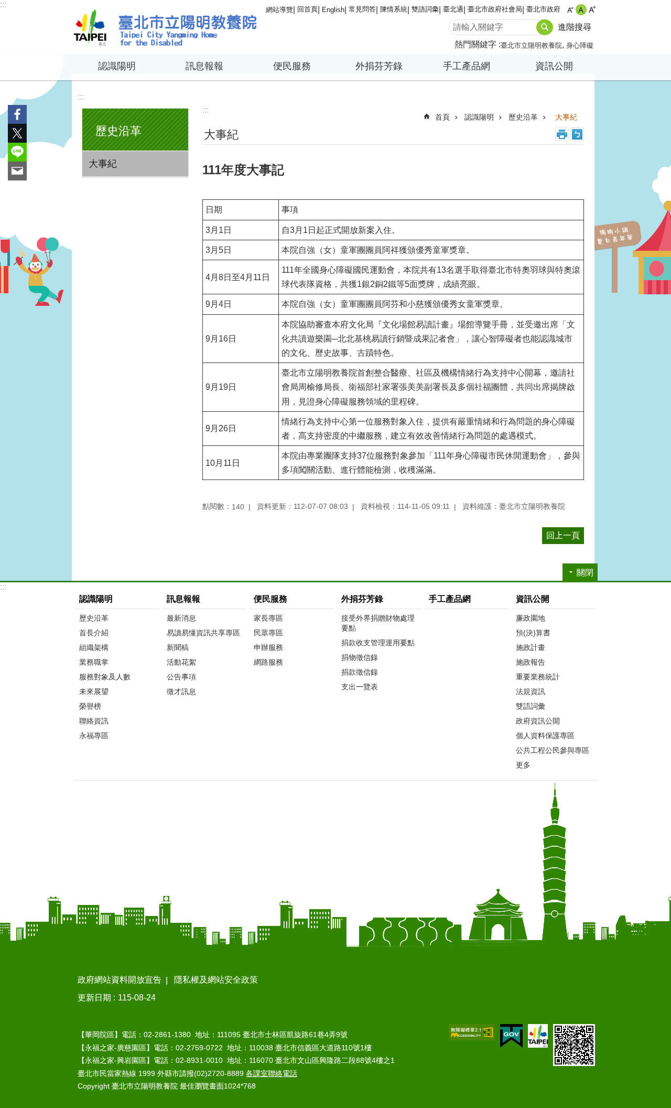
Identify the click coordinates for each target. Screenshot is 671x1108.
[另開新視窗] (472, 1032)
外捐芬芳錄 (362, 598)
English (333, 10)
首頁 (442, 117)
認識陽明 (479, 117)
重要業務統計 (538, 677)
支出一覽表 (359, 687)
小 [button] (570, 9)
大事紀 (103, 163)
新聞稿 (178, 647)
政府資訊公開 (538, 721)
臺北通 (453, 9)
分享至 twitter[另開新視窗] (17, 133)
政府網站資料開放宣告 (119, 979)
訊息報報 (183, 598)
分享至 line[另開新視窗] (17, 152)
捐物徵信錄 (359, 657)
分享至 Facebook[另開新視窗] (17, 114)
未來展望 (94, 691)
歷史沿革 (523, 117)
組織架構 (94, 647)
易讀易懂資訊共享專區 (203, 632)
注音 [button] (577, 134)
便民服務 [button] (292, 66)
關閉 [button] (585, 572)
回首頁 (307, 9)
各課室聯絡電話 (271, 1073)
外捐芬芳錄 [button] (379, 66)
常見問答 (362, 9)
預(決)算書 (533, 632)
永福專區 (94, 735)
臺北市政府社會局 (495, 9)
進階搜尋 (574, 27)
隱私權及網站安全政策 (216, 979)
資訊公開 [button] (554, 66)
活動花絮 (181, 662)
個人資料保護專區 (545, 735)
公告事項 (181, 677)
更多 (523, 765)
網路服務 (268, 662)
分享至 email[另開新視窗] (17, 171)
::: (3, 4)
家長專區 (268, 618)
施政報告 (530, 662)
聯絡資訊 (94, 721)
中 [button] (581, 9)
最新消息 (181, 618)
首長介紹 (94, 632)
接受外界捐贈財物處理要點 (378, 623)
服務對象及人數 (105, 677)
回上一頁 (563, 535)
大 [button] (592, 9)
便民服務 (270, 598)
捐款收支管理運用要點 (378, 642)
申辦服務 (268, 647)
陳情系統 (393, 9)
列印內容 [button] (562, 134)
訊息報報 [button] (204, 66)
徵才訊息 (181, 691)
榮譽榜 (90, 706)
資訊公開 (532, 598)
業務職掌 (94, 662)
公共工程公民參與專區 (552, 750)
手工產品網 (466, 66)
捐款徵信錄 (359, 672)
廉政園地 (530, 618)
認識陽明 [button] (117, 66)
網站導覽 (279, 10)
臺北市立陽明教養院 (165, 27)
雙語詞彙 (425, 9)
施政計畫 (530, 647)
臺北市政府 (543, 9)
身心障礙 (579, 45)
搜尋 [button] (544, 27)
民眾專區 (268, 632)
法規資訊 (530, 691)
